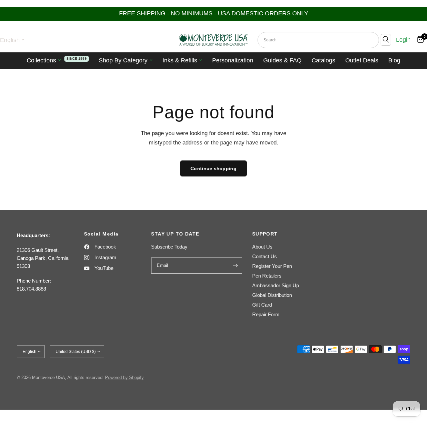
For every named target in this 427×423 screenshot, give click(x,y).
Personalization (232, 60)
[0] (419, 39)
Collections (41, 60)
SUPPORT (265, 234)
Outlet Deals (361, 60)
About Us (262, 247)
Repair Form (266, 314)
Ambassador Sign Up (275, 285)
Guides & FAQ (282, 60)
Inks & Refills (179, 60)
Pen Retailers (267, 276)
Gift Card (262, 305)
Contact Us (264, 256)
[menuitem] (58, 60)
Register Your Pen (272, 266)
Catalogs (323, 60)
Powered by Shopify (124, 377)
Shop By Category (123, 60)
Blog (394, 60)
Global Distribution (272, 295)
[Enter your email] (235, 266)
